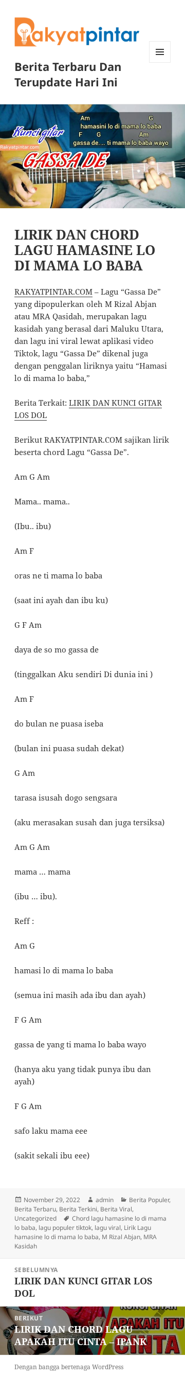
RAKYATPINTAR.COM (53, 291)
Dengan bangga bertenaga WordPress (68, 1367)
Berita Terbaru (35, 1209)
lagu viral (108, 1227)
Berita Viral (116, 1209)
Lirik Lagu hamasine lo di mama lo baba (82, 1232)
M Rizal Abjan (121, 1236)
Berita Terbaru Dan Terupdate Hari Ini (67, 74)
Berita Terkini (78, 1209)
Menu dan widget (160, 62)
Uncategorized (35, 1218)
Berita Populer (149, 1199)
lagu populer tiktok (65, 1227)
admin (105, 1199)
